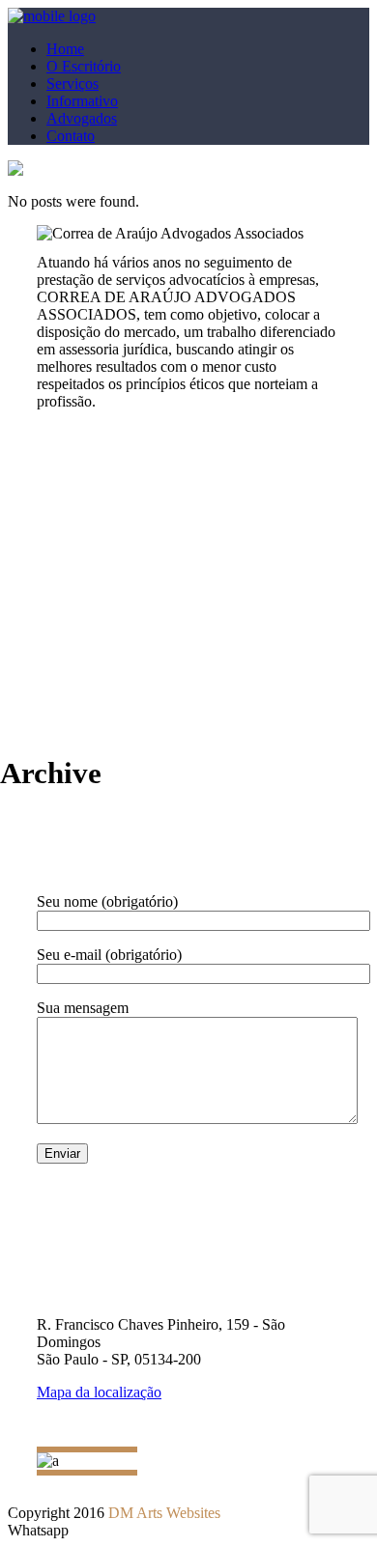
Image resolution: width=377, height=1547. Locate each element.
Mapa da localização (99, 1392)
